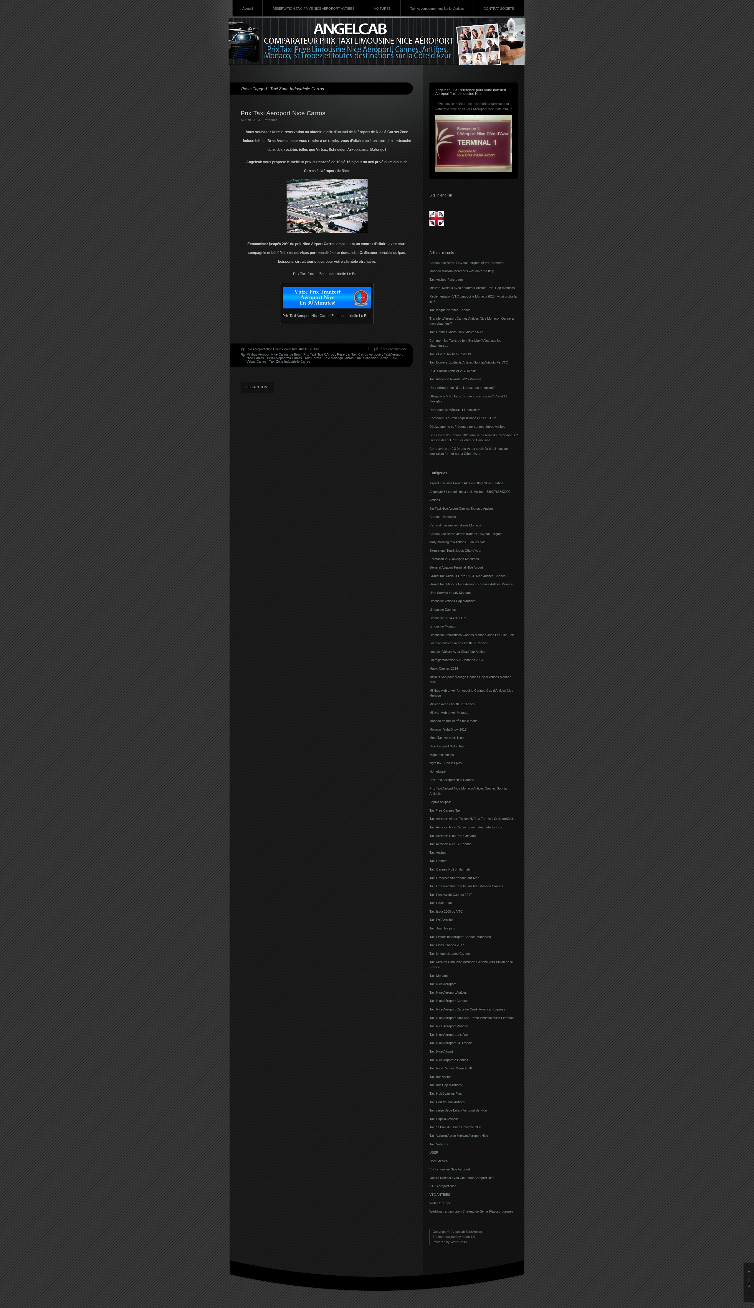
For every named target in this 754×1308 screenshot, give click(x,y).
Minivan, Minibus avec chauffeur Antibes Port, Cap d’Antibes (472, 288)
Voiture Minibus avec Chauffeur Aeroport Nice (461, 1178)
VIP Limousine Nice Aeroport (449, 1169)
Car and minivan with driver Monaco (455, 525)
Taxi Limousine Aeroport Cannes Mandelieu (460, 937)
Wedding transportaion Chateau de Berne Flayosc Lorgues (471, 1211)
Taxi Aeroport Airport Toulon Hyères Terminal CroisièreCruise (472, 818)
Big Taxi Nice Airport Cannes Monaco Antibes (461, 508)
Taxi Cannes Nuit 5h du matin (450, 869)
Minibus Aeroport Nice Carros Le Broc (274, 354)
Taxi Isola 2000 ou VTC (446, 911)
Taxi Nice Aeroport (442, 984)
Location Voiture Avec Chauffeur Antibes (457, 651)
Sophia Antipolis (440, 802)
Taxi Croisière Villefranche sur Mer (454, 878)
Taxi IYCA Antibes (441, 919)
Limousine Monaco (442, 626)
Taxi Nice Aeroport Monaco (448, 1026)
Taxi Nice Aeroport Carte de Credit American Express (467, 1009)
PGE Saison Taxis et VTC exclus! (453, 371)
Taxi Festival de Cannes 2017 (450, 894)
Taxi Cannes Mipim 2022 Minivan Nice (456, 332)
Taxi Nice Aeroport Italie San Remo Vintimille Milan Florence (471, 1018)
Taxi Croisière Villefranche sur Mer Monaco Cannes (466, 886)
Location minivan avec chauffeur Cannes (458, 643)
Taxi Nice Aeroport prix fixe (448, 1034)
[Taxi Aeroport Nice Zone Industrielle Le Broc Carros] (327, 297)
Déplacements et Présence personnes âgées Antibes (467, 426)
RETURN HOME (257, 387)
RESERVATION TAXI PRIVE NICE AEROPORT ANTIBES (313, 8)
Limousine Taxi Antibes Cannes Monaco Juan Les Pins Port (471, 635)
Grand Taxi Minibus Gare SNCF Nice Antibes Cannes (467, 576)
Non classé (437, 771)
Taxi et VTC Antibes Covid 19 (450, 354)
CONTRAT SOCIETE (499, 8)
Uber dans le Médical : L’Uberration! (454, 410)
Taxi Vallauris (438, 1144)
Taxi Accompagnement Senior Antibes (437, 8)
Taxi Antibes (438, 852)
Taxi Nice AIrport (441, 1051)
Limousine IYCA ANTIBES (447, 618)
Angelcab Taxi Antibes (467, 1231)
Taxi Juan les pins (442, 928)
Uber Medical (438, 1161)
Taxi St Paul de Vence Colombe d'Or (455, 1127)
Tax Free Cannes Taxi (445, 810)
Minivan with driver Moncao (448, 712)
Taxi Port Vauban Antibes (447, 1102)
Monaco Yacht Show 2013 (448, 729)
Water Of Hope (440, 1203)
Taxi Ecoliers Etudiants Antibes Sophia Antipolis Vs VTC (468, 362)
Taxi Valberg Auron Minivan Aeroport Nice (458, 1135)
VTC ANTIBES (439, 1194)
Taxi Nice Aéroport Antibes (448, 992)
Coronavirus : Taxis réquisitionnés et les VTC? (462, 418)
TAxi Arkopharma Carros (284, 358)
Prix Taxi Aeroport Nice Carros (283, 113)
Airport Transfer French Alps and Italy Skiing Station (466, 483)
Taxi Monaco (438, 975)
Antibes (434, 500)
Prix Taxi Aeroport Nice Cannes (451, 780)
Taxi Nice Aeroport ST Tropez (450, 1043)
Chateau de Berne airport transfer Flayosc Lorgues (465, 534)
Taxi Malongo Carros (339, 358)
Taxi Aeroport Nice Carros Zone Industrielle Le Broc (283, 349)
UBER (433, 1152)
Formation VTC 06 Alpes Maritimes (454, 559)
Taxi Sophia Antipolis (443, 1119)
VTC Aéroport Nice (442, 1186)
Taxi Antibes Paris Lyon (446, 279)
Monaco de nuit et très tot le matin (453, 721)
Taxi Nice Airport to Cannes (448, 1060)
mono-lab (468, 1236)
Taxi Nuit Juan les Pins (445, 1093)
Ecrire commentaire (393, 349)
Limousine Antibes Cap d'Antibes (452, 601)
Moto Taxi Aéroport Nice (446, 737)
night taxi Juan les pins (445, 763)
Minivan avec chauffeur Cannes (452, 704)
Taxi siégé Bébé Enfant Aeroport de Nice (458, 1110)
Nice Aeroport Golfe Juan (447, 746)
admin (273, 120)
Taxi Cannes (438, 861)
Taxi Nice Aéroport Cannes (448, 1001)
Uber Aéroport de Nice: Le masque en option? (462, 387)
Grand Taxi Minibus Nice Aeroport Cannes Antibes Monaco (471, 584)
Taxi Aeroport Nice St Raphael (450, 844)
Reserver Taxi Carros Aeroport (359, 354)
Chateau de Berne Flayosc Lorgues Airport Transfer (466, 263)
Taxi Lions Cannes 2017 (446, 945)
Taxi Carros (313, 358)
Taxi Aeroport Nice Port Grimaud (452, 836)
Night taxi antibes (441, 755)
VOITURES (382, 8)
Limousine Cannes (442, 609)
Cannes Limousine (442, 516)
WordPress (459, 1242)
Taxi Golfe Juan (440, 903)
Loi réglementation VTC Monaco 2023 (456, 660)
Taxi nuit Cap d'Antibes (445, 1085)
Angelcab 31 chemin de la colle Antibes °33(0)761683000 (469, 491)
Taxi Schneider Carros (372, 358)
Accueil (247, 8)
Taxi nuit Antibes (440, 1077)
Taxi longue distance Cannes (450, 310)
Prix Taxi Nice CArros (318, 354)
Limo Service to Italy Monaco (450, 592)
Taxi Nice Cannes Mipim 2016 (450, 1068)
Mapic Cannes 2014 (443, 668)
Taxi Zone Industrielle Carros (289, 361)
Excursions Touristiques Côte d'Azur (455, 550)
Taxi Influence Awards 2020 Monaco (455, 379)
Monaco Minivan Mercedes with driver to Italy (461, 271)
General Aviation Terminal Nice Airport (456, 567)
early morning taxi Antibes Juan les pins (457, 542)
